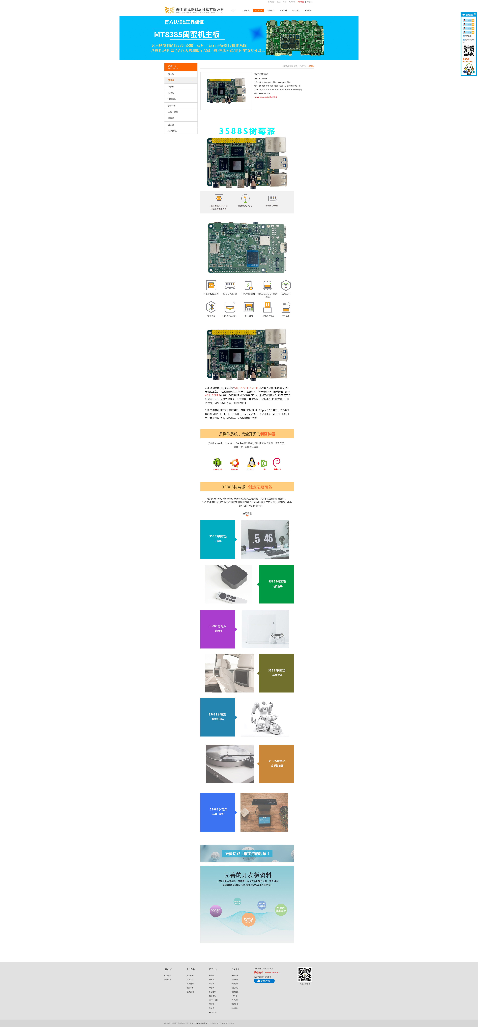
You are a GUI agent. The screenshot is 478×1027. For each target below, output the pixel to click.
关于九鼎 (245, 11)
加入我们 (295, 11)
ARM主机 (172, 131)
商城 (284, 2)
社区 (278, 2)
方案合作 (190, 984)
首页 (233, 11)
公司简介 (190, 975)
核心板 (171, 74)
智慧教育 (235, 980)
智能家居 (235, 988)
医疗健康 (235, 975)
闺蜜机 (171, 118)
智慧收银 (235, 992)
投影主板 (172, 106)
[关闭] (475, 14)
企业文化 (190, 980)
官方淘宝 (468, 36)
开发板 (171, 80)
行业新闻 (167, 980)
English (309, 2)
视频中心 (190, 988)
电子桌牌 (235, 1000)
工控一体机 (173, 112)
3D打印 (234, 996)
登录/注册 (271, 2)
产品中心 (258, 11)
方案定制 (283, 11)
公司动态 (167, 975)
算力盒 (171, 125)
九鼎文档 (292, 2)
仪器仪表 (235, 984)
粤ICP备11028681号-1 (199, 1023)
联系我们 (190, 992)
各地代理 (308, 11)
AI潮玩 (171, 93)
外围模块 (172, 99)
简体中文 (301, 2)
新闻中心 (270, 11)
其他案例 (235, 1008)
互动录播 (235, 1004)
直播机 (171, 87)
